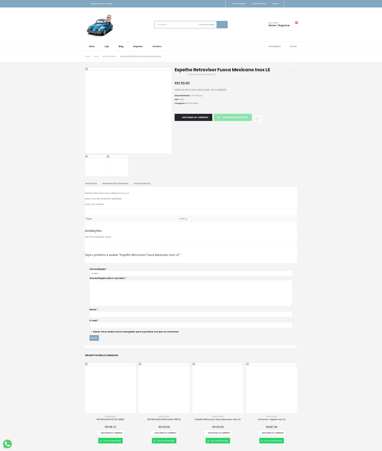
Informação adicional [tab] (115, 183)
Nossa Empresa (239, 3)
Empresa (138, 46)
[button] (233, 117)
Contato (275, 3)
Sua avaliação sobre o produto (108, 278)
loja (106, 46)
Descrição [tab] (91, 183)
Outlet (293, 46)
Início (92, 46)
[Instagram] (290, 4)
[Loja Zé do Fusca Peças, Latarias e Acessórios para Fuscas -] (100, 25)
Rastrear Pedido (259, 3)
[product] (110, 387)
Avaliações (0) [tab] (142, 183)
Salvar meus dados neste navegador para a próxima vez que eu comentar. (136, 331)
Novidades (274, 46)
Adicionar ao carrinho (195, 117)
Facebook (182, 132)
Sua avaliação (98, 269)
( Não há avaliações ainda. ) (202, 74)
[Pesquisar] (222, 24)
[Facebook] (295, 4)
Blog (121, 46)
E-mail (177, 132)
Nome (94, 309)
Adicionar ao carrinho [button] (112, 433)
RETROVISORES (191, 103)
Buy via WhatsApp (112, 440)
